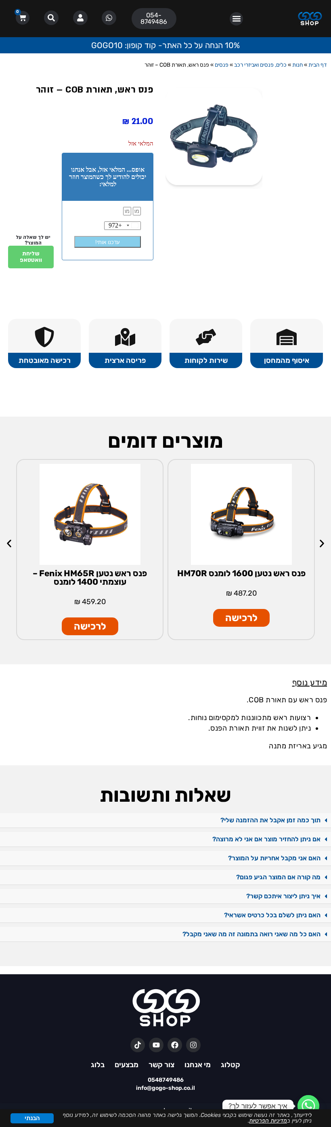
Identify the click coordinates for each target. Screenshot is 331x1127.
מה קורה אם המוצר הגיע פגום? (278, 877)
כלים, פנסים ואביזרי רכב (260, 64)
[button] (236, 18)
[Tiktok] (137, 1045)
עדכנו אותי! (107, 242)
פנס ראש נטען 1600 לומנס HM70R (241, 573)
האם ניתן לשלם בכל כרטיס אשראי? (272, 915)
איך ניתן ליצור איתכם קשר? (283, 896)
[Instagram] (193, 1045)
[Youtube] (156, 1045)
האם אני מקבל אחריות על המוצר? (274, 858)
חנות (297, 64)
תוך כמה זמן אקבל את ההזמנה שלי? (270, 820)
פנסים (221, 64)
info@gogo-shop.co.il (165, 1088)
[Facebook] (175, 1045)
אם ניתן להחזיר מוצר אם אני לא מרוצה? (266, 839)
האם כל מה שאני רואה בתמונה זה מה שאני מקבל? (251, 934)
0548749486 (166, 1079)
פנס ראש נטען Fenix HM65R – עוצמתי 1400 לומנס (90, 577)
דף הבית (317, 64)
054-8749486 (153, 18)
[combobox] (124, 226)
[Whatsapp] (308, 1106)
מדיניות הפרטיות (268, 1120)
